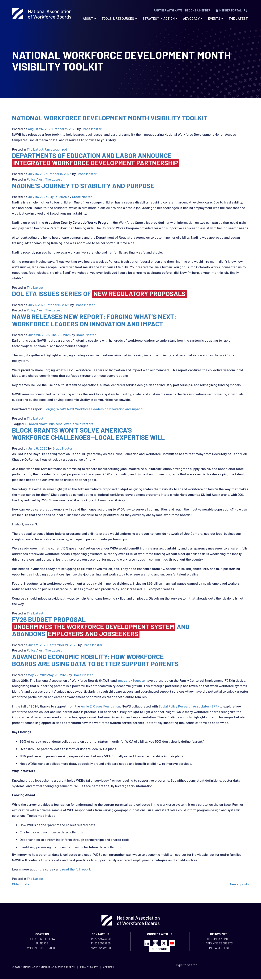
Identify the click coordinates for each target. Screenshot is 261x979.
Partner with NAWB (168, 10)
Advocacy (191, 18)
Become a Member (197, 10)
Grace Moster (91, 129)
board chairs (38, 424)
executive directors (78, 424)
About (88, 18)
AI (25, 424)
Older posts (20, 884)
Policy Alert (35, 179)
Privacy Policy (89, 967)
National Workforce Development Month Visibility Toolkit (109, 118)
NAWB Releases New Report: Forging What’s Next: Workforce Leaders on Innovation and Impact (94, 320)
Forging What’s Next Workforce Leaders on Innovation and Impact (93, 409)
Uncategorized (56, 149)
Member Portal (230, 10)
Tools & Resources (118, 18)
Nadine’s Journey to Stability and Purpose (83, 186)
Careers (108, 967)
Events (214, 18)
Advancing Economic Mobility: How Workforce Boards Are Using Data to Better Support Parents (95, 660)
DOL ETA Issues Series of (99, 293)
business (55, 424)
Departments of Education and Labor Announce (95, 159)
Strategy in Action (159, 18)
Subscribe (160, 949)
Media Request (219, 948)
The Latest (238, 18)
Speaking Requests (219, 943)
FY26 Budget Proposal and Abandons (101, 626)
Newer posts (239, 884)
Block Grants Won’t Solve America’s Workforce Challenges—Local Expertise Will (89, 433)
